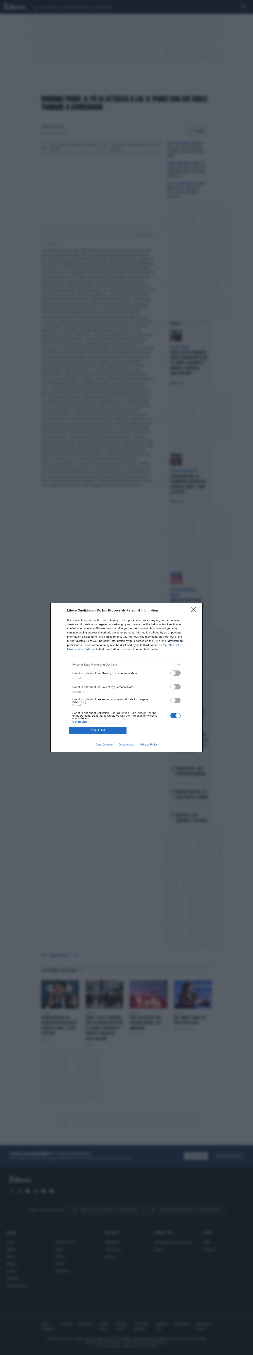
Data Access (126, 744)
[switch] (175, 673)
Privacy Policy (149, 744)
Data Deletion (104, 744)
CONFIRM (98, 730)
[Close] (195, 610)
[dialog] (126, 677)
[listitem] (126, 664)
